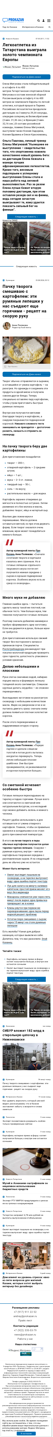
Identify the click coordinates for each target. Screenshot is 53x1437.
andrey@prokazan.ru (25, 1316)
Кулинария (10, 280)
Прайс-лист (25, 1320)
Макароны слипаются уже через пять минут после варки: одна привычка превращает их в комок (28, 900)
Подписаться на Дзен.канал (26, 77)
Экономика (10, 1026)
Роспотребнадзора (13, 649)
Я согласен (26, 1433)
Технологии (10, 1117)
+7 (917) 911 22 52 (25, 1311)
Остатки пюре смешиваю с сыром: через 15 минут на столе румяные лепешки (27, 922)
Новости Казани (12, 39)
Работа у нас (25, 1338)
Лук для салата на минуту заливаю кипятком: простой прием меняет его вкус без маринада (28, 889)
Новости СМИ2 (10, 220)
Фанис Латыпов (30, 66)
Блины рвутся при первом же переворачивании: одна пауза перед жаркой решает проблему (28, 911)
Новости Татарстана (14, 1179)
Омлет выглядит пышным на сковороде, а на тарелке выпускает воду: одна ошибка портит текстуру (27, 877)
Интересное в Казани (14, 1097)
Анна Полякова (20, 325)
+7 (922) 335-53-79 (25, 1330)
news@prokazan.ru (25, 1334)
